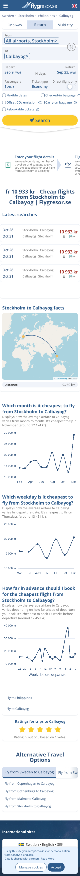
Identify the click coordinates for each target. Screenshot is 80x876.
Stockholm (26, 16)
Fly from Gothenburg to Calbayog (29, 791)
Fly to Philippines (19, 698)
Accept (56, 867)
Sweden (8, 16)
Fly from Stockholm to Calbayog (27, 806)
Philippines (46, 16)
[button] (5, 6)
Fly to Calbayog (18, 708)
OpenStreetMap (61, 378)
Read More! (48, 858)
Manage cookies (31, 867)
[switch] (71, 47)
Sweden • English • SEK (44, 844)
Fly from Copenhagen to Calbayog (29, 783)
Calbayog (66, 16)
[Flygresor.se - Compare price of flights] (39, 5)
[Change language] (74, 6)
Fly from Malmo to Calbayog (25, 798)
